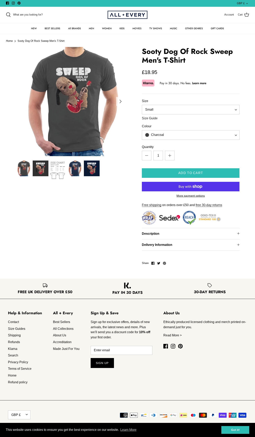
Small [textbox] (149, 109)
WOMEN (107, 28)
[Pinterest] (19, 3)
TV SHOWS (155, 28)
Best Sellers (61, 322)
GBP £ (241, 3)
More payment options (191, 195)
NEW (34, 28)
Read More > (172, 335)
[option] (70, 101)
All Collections (63, 328)
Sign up (102, 363)
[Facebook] (7, 3)
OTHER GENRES (194, 28)
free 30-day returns (209, 205)
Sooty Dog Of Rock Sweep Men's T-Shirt (41, 41)
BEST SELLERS (52, 28)
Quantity (148, 147)
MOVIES (136, 28)
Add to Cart (190, 173)
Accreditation (62, 342)
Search (13, 355)
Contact (13, 322)
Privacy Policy (18, 362)
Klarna (12, 348)
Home (9, 41)
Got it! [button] (235, 429)
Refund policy (17, 382)
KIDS (122, 28)
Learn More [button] (128, 429)
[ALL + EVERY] (127, 15)
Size (145, 101)
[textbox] (157, 135)
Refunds (14, 342)
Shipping (14, 335)
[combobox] (190, 109)
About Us (59, 335)
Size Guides (16, 328)
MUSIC (173, 28)
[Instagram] (13, 3)
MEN (91, 28)
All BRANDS (74, 28)
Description (150, 233)
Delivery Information (157, 244)
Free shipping (151, 205)
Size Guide (150, 118)
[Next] (120, 101)
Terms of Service (19, 368)
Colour (146, 126)
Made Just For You (66, 348)
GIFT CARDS (217, 28)
